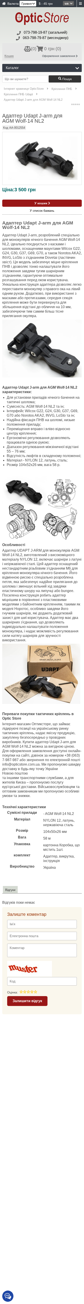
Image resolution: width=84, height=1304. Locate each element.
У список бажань (42, 210)
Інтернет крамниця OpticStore (24, 88)
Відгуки (10, 890)
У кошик (41, 203)
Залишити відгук (27, 1001)
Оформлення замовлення (59, 56)
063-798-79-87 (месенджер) (45, 38)
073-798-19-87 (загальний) (45, 32)
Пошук (66, 79)
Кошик (9, 56)
